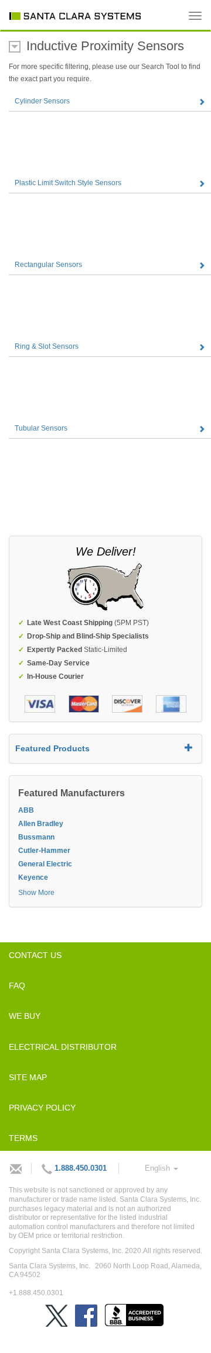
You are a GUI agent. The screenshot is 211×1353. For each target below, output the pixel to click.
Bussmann (36, 837)
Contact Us (35, 955)
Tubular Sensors (41, 428)
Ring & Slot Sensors (47, 346)
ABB (26, 810)
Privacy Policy (42, 1107)
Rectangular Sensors (48, 265)
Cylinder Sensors (42, 101)
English (158, 1168)
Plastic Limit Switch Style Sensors (68, 183)
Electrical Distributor (63, 1047)
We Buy (24, 1016)
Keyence (33, 877)
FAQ (17, 985)
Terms (23, 1138)
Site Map (28, 1077)
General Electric (45, 864)
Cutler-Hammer (44, 851)
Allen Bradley (40, 824)
